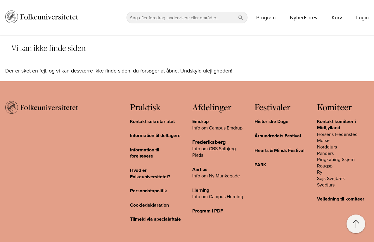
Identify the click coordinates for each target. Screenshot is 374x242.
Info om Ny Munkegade (216, 175)
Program (266, 17)
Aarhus (199, 169)
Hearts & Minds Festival (279, 150)
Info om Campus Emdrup (217, 128)
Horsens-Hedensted (337, 134)
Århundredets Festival (277, 135)
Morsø (323, 140)
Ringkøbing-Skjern (336, 159)
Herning (200, 190)
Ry (319, 172)
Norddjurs (327, 147)
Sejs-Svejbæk (331, 178)
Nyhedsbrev (304, 17)
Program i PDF (207, 211)
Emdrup (200, 121)
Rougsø (325, 166)
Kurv (337, 17)
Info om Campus (209, 196)
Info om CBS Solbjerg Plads (214, 151)
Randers (325, 153)
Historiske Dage (271, 121)
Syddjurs (326, 185)
